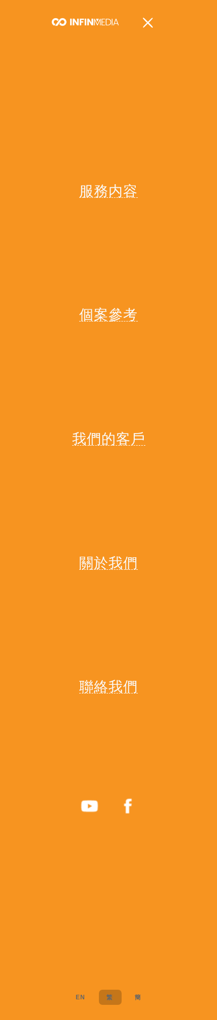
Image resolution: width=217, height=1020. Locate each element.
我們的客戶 (108, 439)
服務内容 (108, 191)
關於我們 (108, 563)
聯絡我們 (108, 686)
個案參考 (108, 314)
